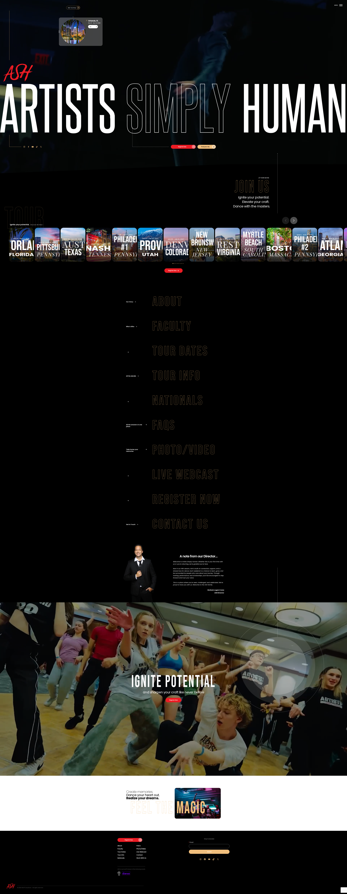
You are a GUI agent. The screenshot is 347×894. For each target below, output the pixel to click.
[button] (174, 263)
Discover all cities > (36, 225)
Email (191, 842)
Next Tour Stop (72, 7)
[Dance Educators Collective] (123, 873)
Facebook (28, 147)
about (119, 846)
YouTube (32, 147)
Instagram (24, 147)
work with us (141, 858)
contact (139, 855)
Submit (209, 851)
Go (90, 26)
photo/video (141, 849)
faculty (120, 849)
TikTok (37, 147)
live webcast (141, 852)
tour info (120, 855)
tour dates (121, 852)
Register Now (182, 147)
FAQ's (138, 846)
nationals (121, 858)
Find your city (205, 147)
